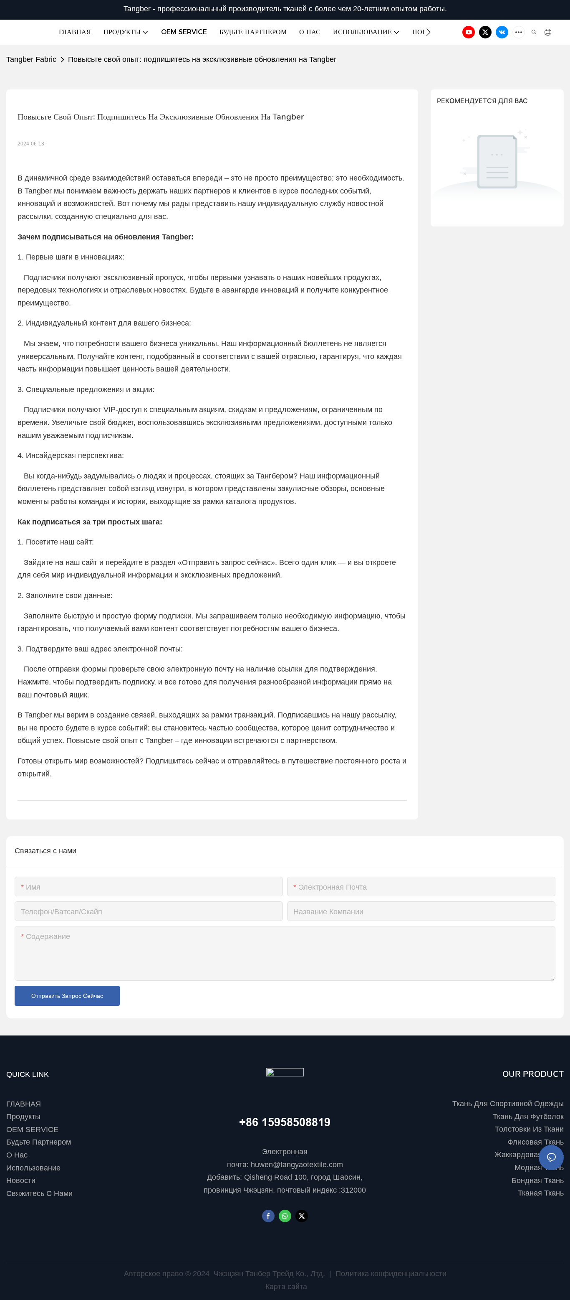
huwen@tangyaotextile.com (297, 1164)
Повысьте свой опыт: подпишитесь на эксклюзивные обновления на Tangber (202, 59)
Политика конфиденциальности (389, 1273)
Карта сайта (285, 1286)
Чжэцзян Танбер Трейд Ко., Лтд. (269, 1273)
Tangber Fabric (31, 59)
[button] (428, 32)
